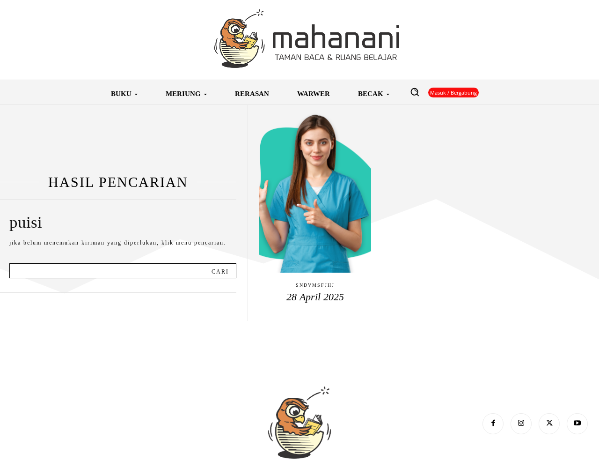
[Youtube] (577, 423)
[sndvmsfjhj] (315, 189)
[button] (414, 92)
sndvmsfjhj (315, 285)
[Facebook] (493, 423)
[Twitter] (549, 423)
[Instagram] (521, 423)
